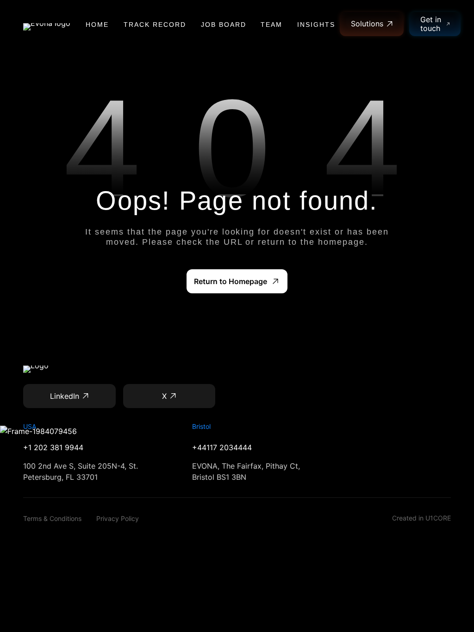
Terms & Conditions (52, 518)
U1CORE (438, 518)
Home (97, 24)
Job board (223, 24)
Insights (316, 24)
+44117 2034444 (222, 447)
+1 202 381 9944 (53, 447)
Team (271, 24)
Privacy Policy (117, 518)
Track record (155, 24)
